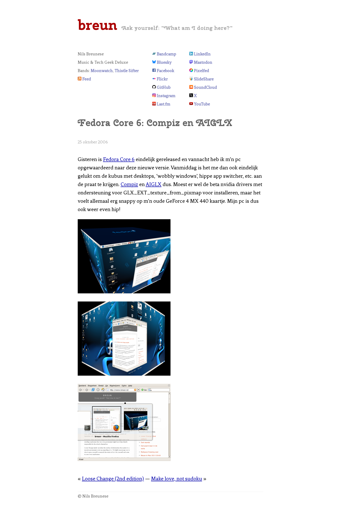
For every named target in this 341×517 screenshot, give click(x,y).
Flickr (162, 79)
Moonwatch (102, 70)
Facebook (165, 70)
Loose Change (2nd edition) (113, 479)
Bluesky (164, 62)
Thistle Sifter (127, 70)
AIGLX (153, 184)
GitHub (163, 87)
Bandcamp (166, 54)
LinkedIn (202, 54)
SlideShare (204, 79)
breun (97, 25)
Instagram (166, 95)
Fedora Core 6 (119, 159)
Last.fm (163, 104)
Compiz (129, 184)
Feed (86, 79)
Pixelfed (201, 70)
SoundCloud (205, 87)
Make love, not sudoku (176, 479)
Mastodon (203, 62)
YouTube (202, 104)
